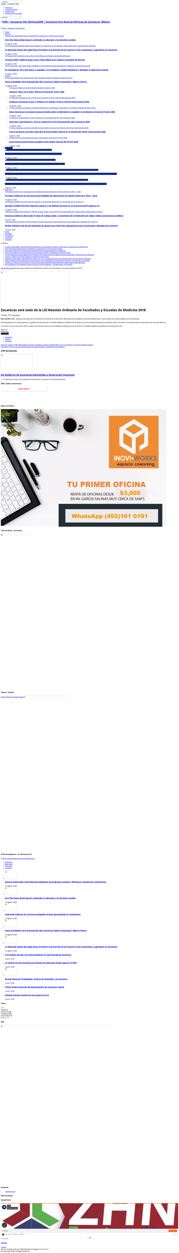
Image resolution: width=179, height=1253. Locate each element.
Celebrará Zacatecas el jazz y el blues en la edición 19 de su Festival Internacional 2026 (49, 102)
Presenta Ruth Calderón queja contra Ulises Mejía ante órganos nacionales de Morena (45, 60)
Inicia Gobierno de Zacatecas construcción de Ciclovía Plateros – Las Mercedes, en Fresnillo (38, 265)
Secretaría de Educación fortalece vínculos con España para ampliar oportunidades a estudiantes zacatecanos (56, 184)
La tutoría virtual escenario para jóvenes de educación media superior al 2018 (40, 963)
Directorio (9, 8)
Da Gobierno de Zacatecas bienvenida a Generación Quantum (33, 154)
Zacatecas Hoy (10, 1192)
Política (8, 34)
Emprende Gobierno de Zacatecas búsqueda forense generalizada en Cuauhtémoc (35, 251)
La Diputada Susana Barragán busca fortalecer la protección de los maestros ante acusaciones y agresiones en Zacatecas (61, 50)
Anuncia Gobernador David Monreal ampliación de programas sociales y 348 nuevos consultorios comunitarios (46, 247)
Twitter (4, 1243)
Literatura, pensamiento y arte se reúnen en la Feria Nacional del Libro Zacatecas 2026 (49, 122)
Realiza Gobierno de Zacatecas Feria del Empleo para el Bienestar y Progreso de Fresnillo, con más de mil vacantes (47, 261)
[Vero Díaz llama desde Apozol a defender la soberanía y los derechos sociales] (34, 36)
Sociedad (8, 234)
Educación (9, 148)
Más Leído (9, 864)
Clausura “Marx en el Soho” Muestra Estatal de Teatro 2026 (36, 92)
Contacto (8, 240)
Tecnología (9, 236)
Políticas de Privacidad (13, 14)
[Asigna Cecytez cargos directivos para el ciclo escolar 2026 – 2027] (30, 160)
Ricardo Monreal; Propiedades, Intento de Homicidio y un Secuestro (36, 979)
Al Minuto (8, 862)
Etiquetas (8, 866)
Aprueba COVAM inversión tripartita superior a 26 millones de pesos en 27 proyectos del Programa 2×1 (52, 206)
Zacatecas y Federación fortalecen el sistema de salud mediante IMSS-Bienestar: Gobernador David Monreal (45, 263)
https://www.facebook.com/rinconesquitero (18, 859)
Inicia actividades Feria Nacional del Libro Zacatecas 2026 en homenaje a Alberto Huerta (46, 82)
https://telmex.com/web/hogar (12, 697)
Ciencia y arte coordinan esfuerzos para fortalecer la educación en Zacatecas (33, 347)
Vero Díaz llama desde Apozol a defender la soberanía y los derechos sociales (40, 40)
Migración (9, 190)
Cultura (8, 76)
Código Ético (10, 12)
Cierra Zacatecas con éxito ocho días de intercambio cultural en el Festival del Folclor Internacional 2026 (57, 132)
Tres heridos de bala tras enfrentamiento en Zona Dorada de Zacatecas (38, 955)
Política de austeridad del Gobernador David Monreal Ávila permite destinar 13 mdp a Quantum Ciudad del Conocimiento (61, 174)
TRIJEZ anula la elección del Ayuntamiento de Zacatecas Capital (34, 987)
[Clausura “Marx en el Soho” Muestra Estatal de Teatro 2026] (32, 88)
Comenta (8, 868)
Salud (7, 232)
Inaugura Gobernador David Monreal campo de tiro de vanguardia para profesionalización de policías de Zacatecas (48, 259)
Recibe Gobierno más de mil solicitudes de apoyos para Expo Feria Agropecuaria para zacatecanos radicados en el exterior (61, 226)
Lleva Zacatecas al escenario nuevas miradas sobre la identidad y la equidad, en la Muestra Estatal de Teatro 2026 (62, 112)
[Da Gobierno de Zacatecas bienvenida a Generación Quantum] (28, 150)
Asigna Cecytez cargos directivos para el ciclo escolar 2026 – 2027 (35, 164)
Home (7, 32)
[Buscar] (1, 2)
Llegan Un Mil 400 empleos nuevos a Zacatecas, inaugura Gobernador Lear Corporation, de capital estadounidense (47, 345)
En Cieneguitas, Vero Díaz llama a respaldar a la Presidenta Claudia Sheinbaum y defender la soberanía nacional (56, 70)
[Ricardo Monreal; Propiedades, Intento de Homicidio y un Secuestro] (10, 975)
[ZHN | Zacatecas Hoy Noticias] (13, 28)
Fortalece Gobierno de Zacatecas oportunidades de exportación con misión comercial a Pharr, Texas (51, 196)
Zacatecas (8, 238)
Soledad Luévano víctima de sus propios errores (27, 995)
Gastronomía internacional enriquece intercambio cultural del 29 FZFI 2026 (43, 142)
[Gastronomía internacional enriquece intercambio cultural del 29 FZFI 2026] (38, 138)
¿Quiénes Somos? (11, 10)
